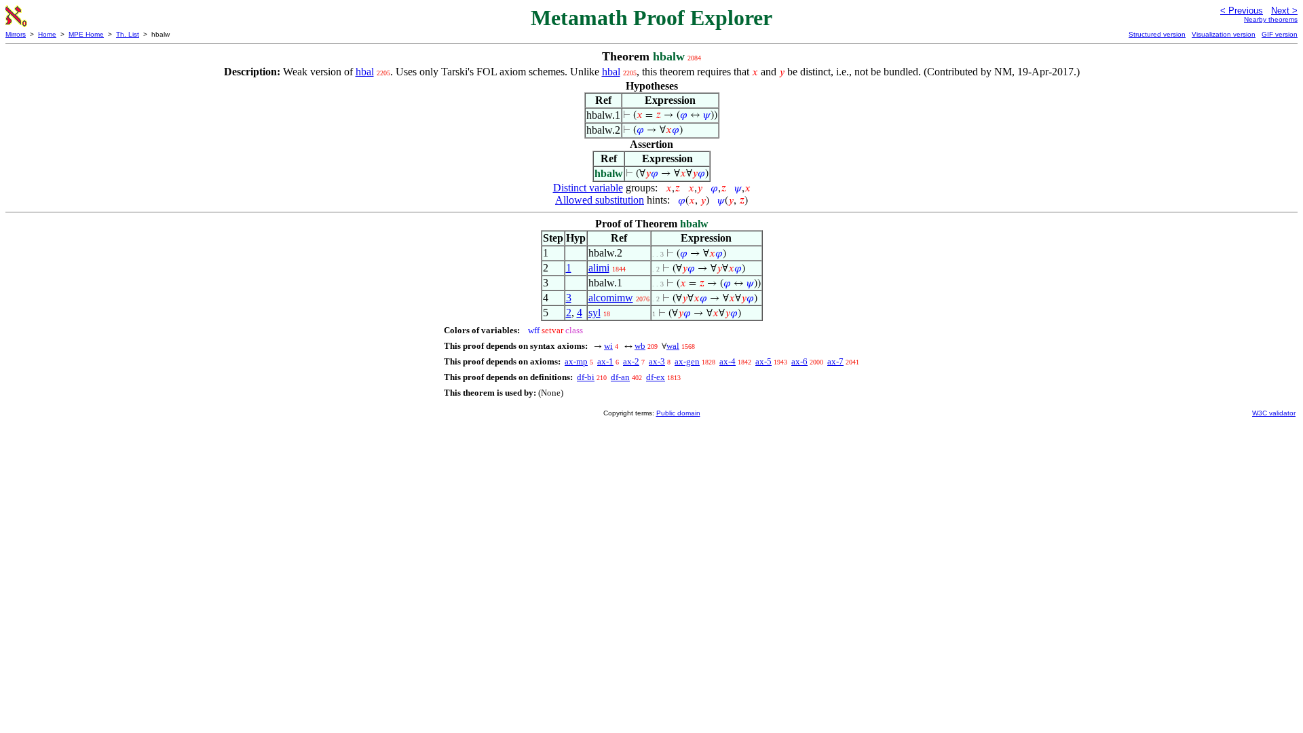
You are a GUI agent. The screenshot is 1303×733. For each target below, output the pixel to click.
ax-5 (763, 361)
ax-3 (657, 361)
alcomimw (610, 297)
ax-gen (687, 361)
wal (672, 346)
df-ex (655, 377)
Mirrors (15, 34)
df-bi (585, 377)
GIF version (1280, 34)
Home (47, 34)
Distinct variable (588, 187)
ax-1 (605, 361)
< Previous (1241, 10)
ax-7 (835, 361)
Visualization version (1223, 34)
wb (640, 346)
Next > (1284, 10)
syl (594, 312)
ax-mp (576, 361)
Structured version (1157, 34)
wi (608, 346)
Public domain (678, 413)
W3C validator (1274, 413)
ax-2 (631, 361)
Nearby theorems (1271, 19)
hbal (365, 71)
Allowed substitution (599, 200)
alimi (598, 268)
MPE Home (86, 34)
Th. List (127, 34)
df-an (620, 377)
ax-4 (727, 361)
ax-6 (799, 361)
